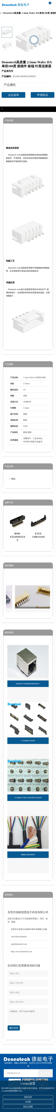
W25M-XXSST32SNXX (24, 76)
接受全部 (28, 1097)
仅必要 (28, 1102)
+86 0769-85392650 (19, 937)
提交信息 (45, 1073)
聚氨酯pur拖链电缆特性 (28, 854)
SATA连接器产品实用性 (28, 740)
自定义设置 (28, 1106)
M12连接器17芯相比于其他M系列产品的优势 (28, 797)
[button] (7, 49)
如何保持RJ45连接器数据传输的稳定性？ (28, 683)
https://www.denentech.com (21, 952)
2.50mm (7, 13)
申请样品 (42, 94)
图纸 (13, 479)
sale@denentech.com (19, 944)
